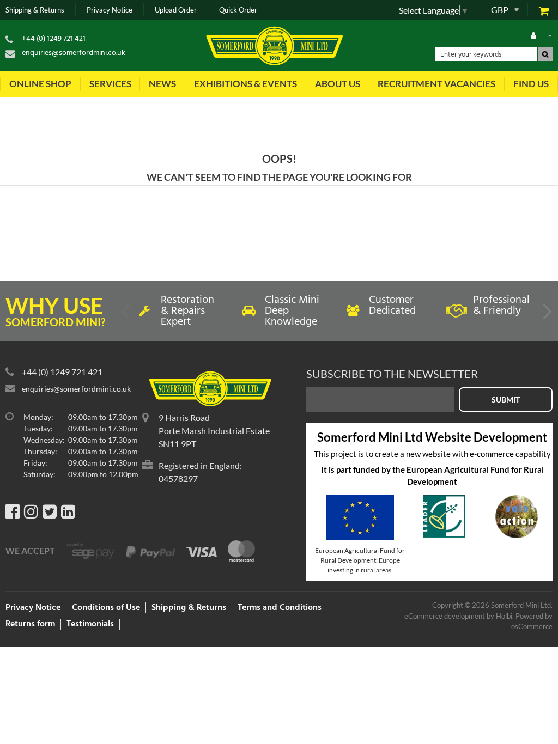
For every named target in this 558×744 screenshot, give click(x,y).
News (162, 83)
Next (547, 315)
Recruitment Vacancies (436, 83)
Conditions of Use (106, 607)
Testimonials (90, 624)
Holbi (504, 616)
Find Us (531, 83)
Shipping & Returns (34, 10)
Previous (126, 315)
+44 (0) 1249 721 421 (54, 39)
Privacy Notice (109, 10)
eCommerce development (444, 616)
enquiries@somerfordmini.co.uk (73, 53)
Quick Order (238, 10)
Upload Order (176, 10)
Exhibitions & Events (245, 83)
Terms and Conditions (280, 607)
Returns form (30, 624)
